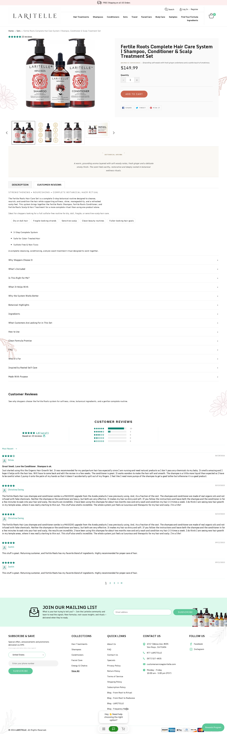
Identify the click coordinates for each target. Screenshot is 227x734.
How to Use (14, 331)
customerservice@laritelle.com (161, 664)
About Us (111, 644)
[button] (15, 36)
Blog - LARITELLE (115, 703)
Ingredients (192, 20)
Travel (134, 17)
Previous (7, 132)
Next (114, 132)
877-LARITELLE (154, 652)
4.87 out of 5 (42, 433)
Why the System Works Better (23, 296)
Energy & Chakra (79, 665)
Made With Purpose (18, 376)
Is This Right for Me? (19, 278)
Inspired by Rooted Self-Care (22, 367)
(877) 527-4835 (154, 658)
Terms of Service (115, 676)
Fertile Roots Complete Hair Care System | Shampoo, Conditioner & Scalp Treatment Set (62, 30)
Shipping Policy (114, 681)
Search (171, 9)
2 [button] (110, 583)
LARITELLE (21, 729)
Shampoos (98, 17)
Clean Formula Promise (20, 340)
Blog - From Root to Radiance (121, 698)
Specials (111, 660)
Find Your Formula (189, 17)
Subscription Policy (116, 687)
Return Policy (113, 671)
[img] (8, 456)
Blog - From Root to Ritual (119, 692)
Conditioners (113, 17)
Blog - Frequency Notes (118, 708)
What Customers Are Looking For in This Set (30, 322)
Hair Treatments (81, 17)
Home (11, 30)
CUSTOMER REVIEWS (49, 184)
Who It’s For (14, 358)
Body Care (160, 17)
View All (75, 671)
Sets (125, 17)
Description (20, 184)
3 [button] (114, 583)
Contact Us (112, 654)
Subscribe (185, 612)
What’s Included (16, 269)
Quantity (125, 75)
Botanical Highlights (18, 305)
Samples (173, 17)
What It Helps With (18, 287)
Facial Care (146, 17)
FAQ (10, 349)
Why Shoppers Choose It (20, 260)
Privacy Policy (114, 665)
